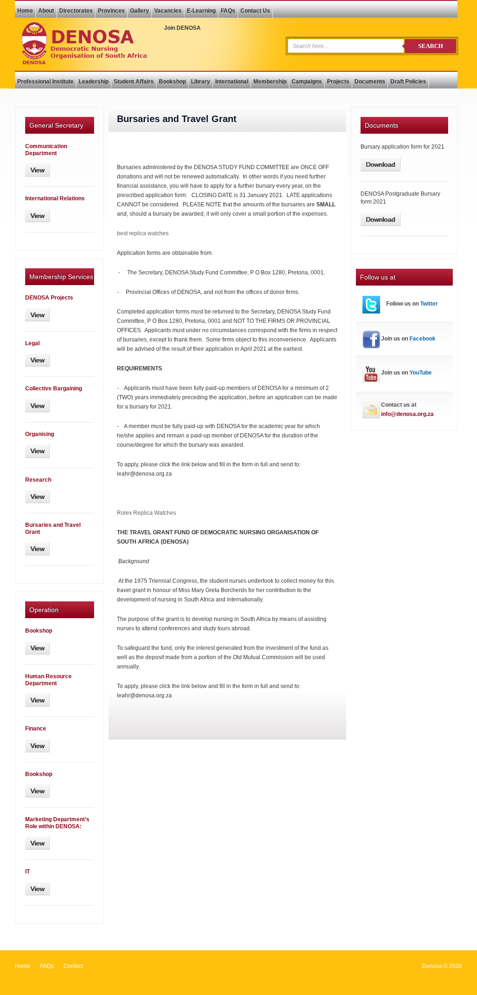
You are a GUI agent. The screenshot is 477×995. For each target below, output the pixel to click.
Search (430, 45)
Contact (73, 966)
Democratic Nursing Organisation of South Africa (84, 43)
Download (380, 164)
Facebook (422, 338)
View (37, 170)
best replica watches (143, 233)
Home (22, 966)
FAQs (47, 966)
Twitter (429, 303)
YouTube (420, 372)
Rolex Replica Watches (146, 513)
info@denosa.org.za (407, 414)
